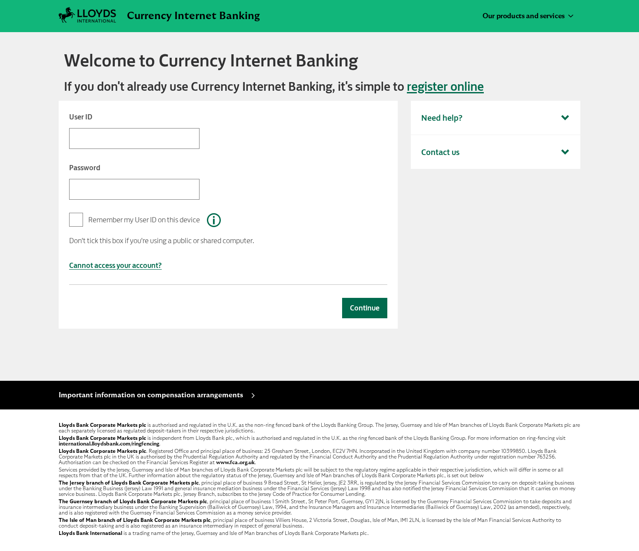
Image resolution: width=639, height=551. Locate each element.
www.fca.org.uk (235, 462)
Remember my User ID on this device (144, 219)
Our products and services (524, 16)
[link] (445, 86)
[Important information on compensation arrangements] (161, 407)
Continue (364, 308)
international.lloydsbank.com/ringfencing (109, 443)
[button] (214, 220)
